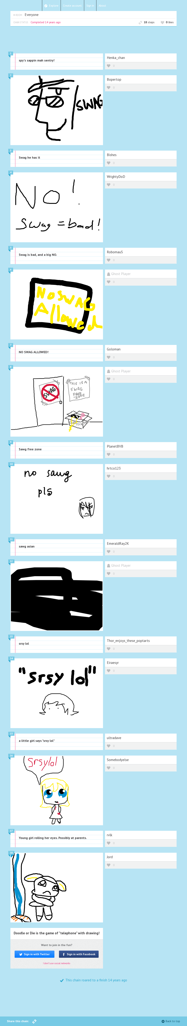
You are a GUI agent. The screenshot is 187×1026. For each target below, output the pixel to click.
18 (11, 852)
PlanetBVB (115, 446)
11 (11, 539)
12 (11, 561)
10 (11, 464)
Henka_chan (116, 57)
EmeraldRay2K (118, 543)
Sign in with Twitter (36, 954)
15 (11, 733)
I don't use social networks (56, 963)
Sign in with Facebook (80, 954)
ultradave (114, 737)
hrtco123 (114, 468)
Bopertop (114, 79)
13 (11, 636)
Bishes (112, 154)
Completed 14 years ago (46, 22)
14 (11, 658)
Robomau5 (115, 252)
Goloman (114, 349)
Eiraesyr (113, 662)
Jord (110, 857)
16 (11, 755)
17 (11, 830)
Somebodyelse (118, 759)
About (102, 5)
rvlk (109, 835)
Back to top (172, 1021)
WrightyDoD (116, 176)
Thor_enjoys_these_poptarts (128, 640)
